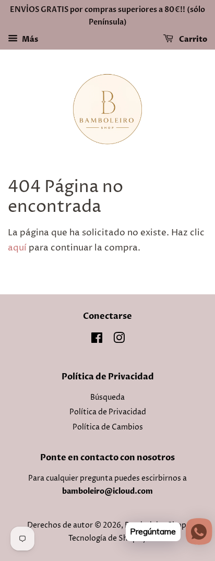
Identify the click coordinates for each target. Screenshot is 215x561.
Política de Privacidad (107, 412)
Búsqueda (107, 397)
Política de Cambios (108, 427)
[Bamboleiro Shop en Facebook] (97, 340)
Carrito (192, 39)
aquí (17, 248)
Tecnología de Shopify (107, 538)
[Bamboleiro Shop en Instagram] (119, 340)
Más (29, 39)
